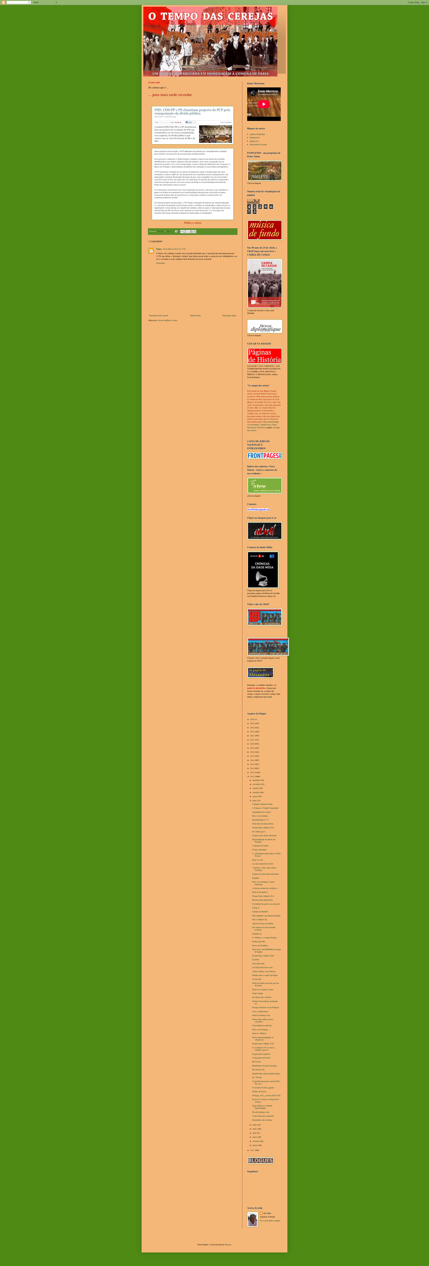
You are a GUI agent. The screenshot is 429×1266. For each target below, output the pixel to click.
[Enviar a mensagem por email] (181, 231)
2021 (252, 739)
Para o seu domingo (260, 815)
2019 (252, 748)
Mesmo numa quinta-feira (262, 899)
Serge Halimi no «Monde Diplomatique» (262, 1106)
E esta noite (256, 979)
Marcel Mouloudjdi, (271, 421)
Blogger (228, 1244)
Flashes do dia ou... (260, 1091)
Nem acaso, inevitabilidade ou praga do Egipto (266, 950)
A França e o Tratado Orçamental (265, 807)
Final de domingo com (261, 1015)
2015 (252, 764)
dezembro (257, 780)
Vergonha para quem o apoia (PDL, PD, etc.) (266, 1082)
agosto (255, 796)
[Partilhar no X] (188, 231)
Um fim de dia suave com (262, 967)
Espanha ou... (257, 933)
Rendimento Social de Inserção (264, 1065)
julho (255, 800)
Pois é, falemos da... (260, 919)
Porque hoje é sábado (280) (263, 955)
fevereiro (256, 1141)
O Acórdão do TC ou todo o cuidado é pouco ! (263, 1048)
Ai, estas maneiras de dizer (262, 863)
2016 (252, 760)
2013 (252, 772)
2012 (252, 776)
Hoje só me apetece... (260, 892)
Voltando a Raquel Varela (262, 804)
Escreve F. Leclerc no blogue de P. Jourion (265, 1100)
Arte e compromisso (260, 1011)
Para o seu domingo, (260, 1029)
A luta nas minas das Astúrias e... (265, 888)
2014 (252, 768)
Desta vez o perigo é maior (262, 989)
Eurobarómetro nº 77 (260, 819)
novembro (257, 784)
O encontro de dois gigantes (263, 1087)
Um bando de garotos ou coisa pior (266, 903)
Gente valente (257, 993)
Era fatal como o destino (261, 997)
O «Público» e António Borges (264, 937)
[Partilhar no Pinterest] (194, 231)
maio (255, 1128)
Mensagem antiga (229, 315)
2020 (252, 743)
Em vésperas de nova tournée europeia (263, 928)
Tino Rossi (261, 427)
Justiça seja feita (258, 941)
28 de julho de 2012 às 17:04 (174, 249)
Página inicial (195, 315)
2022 (252, 735)
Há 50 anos (256, 1061)
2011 (252, 1150)
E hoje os (256, 907)
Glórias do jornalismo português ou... (265, 1002)
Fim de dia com (258, 1069)
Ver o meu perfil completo (270, 1220)
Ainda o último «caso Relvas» (264, 971)
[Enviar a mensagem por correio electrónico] (176, 231)
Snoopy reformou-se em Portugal (265, 1007)
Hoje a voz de (257, 859)
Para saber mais (258, 963)
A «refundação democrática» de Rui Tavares (266, 854)
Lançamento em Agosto (261, 812)
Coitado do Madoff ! (260, 911)
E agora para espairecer (261, 1053)
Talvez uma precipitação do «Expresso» (262, 1038)
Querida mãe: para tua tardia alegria (266, 1073)
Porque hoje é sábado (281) (263, 896)
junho (255, 1124)
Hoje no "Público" (259, 1033)
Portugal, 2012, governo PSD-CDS (266, 1095)
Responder (160, 263)
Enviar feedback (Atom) (167, 320)
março (255, 1137)
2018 (252, 752)
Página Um (254, 141)
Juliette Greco (265, 424)
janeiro (255, 1145)
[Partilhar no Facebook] (191, 231)
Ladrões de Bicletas (257, 134)
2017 (252, 756)
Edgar (159, 249)
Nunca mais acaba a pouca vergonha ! (262, 1020)
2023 (252, 731)
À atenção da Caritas (260, 845)
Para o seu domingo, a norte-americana (263, 882)
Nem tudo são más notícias (262, 823)
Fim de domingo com (260, 1112)
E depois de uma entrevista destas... (266, 873)
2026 (252, 719)
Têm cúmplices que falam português (266, 915)
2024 (252, 727)
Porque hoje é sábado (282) (263, 827)
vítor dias (267, 1213)
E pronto (255, 959)
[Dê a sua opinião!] (185, 231)
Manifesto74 (255, 137)
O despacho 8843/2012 (261, 1057)
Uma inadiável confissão (262, 1025)
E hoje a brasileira (259, 849)
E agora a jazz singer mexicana (264, 835)
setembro (256, 792)
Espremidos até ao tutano (262, 1119)
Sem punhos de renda (258, 144)
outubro (256, 788)
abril (255, 1133)
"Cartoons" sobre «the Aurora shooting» (264, 868)
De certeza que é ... (259, 831)
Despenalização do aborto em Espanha (263, 840)
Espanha (255, 877)
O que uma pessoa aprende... (263, 1115)
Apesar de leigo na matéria (262, 923)
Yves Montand (253, 424)
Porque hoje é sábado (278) (263, 1043)
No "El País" (257, 1077)
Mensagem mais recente (158, 315)
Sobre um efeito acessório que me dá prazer (265, 984)
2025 (252, 723)
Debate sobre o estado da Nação (265, 975)
